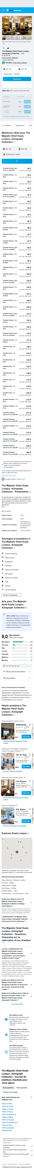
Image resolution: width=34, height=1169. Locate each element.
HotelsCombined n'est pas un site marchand (14, 1146)
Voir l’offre (26, 737)
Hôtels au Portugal (8, 1120)
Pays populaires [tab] (8, 1088)
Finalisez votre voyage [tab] (10, 1092)
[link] (17, 742)
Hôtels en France (7, 1112)
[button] (3, 10)
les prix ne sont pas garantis (20, 1140)
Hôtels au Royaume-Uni (9, 1122)
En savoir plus (8, 467)
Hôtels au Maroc (7, 1104)
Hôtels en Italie (7, 1130)
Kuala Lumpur (22, 1164)
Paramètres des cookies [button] (9, 476)
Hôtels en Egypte (7, 1117)
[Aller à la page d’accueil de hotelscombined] (13, 10)
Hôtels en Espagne (8, 1128)
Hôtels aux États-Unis (9, 1114)
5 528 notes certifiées (20, 63)
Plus (3, 507)
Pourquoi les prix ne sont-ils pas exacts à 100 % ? (16, 1155)
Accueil (4, 1164)
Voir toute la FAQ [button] (17, 1004)
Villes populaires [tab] (22, 1088)
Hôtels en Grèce (7, 1125)
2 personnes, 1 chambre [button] (12, 74)
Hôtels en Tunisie (7, 1106)
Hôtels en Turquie (8, 1109)
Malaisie (10, 1164)
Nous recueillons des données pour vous (15, 1151)
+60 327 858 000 (7, 60)
